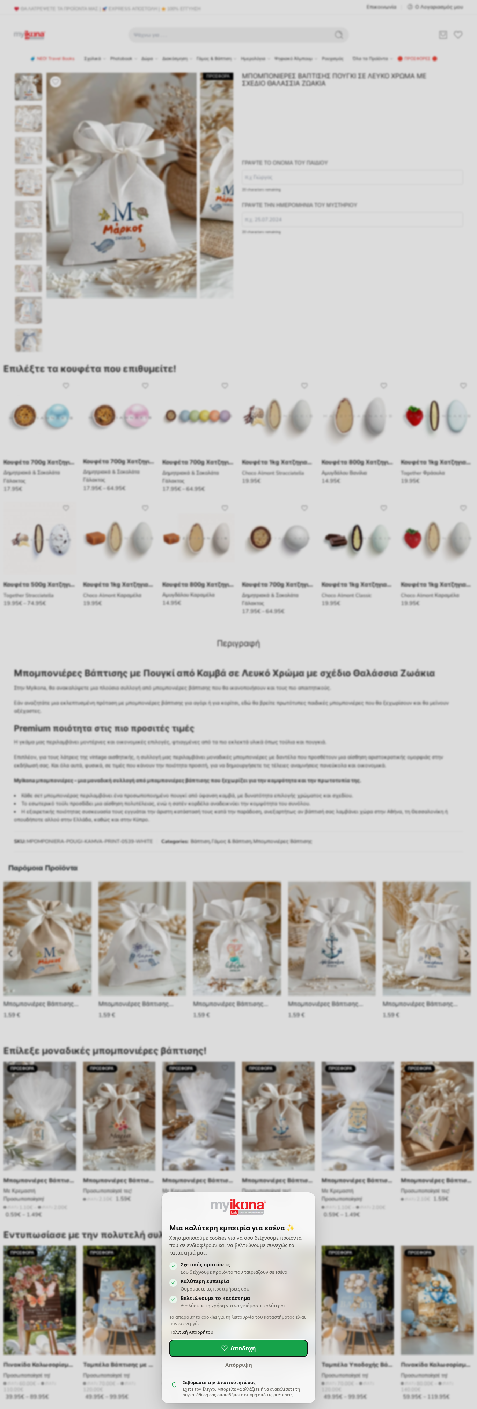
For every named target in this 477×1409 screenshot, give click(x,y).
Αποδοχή (243, 1348)
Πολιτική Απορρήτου (191, 1332)
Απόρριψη (238, 1364)
